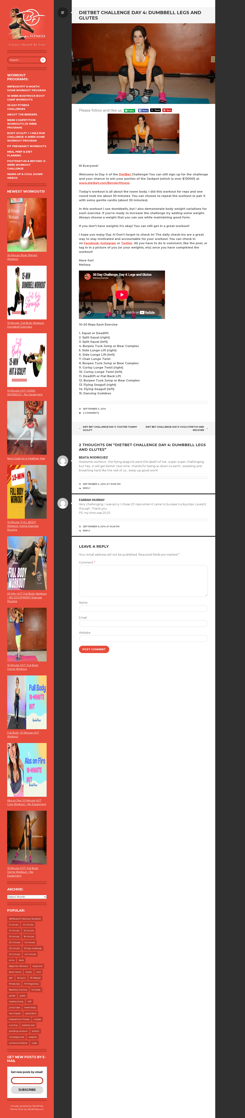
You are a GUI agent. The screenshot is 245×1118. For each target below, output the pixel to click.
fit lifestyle (35, 977)
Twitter (126, 243)
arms (11, 960)
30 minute (14, 954)
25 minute (14, 948)
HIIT (30, 1001)
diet (11, 977)
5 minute (13, 924)
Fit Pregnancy (31, 983)
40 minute (30, 954)
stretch (35, 1031)
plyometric (31, 1013)
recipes (37, 1019)
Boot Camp (15, 972)
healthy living (16, 1001)
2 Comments (91, 413)
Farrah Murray (92, 500)
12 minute (14, 930)
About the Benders (22, 114)
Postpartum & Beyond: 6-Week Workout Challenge (26, 164)
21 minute (30, 942)
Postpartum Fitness (19, 1019)
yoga (34, 1042)
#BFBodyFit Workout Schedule (25, 918)
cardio (29, 972)
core (38, 972)
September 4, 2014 (94, 408)
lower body (30, 1007)
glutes (12, 995)
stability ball (28, 1025)
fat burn (21, 977)
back (21, 960)
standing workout (18, 1031)
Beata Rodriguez (93, 457)
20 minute (14, 942)
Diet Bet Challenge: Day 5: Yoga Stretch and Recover (175, 428)
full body (36, 989)
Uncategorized (16, 1037)
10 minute (28, 924)
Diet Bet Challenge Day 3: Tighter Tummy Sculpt (110, 428)
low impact (15, 1013)
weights (33, 1037)
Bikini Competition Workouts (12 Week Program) (22, 123)
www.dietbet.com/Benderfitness (104, 183)
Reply (86, 488)
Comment (87, 562)
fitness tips (14, 983)
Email (83, 617)
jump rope (14, 1007)
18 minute (29, 936)
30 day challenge (33, 948)
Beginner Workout (18, 966)
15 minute (29, 930)
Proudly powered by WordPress (27, 1106)
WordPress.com (35, 1109)
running (13, 1025)
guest (22, 995)
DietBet (125, 174)
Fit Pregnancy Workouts (26, 146)
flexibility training (18, 989)
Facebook (91, 243)
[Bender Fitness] (27, 27)
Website (85, 632)
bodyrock (37, 966)
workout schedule (18, 1042)
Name (83, 602)
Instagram (108, 243)
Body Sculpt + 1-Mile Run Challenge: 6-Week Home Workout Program (26, 137)
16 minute (14, 936)
